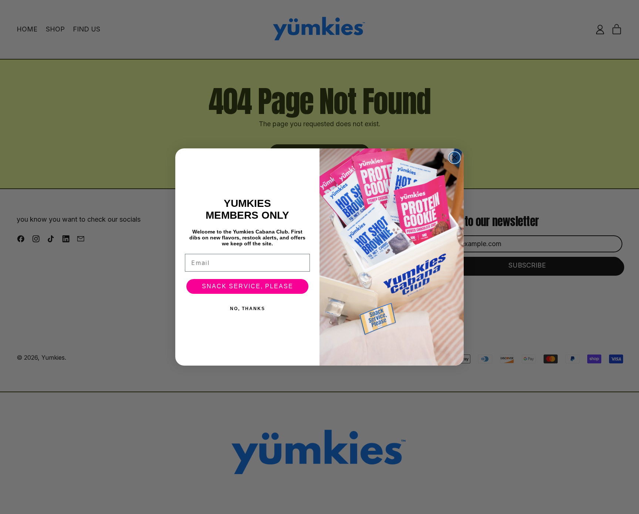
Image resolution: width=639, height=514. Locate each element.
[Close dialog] (454, 157)
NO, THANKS (247, 308)
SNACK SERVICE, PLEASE (247, 286)
